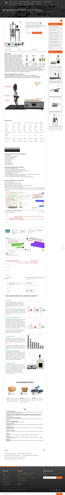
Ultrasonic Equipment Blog (7, 481)
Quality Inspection (13, 3)
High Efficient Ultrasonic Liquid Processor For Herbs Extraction (15, 457)
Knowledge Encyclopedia (29, 3)
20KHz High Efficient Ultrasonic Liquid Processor (30, 455)
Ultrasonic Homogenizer (36, 1)
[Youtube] (59, 490)
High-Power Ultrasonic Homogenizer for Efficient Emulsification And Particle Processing (55, 66)
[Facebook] (54, 490)
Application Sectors (47, 1)
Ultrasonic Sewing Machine (24, 1)
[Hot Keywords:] (61, 21)
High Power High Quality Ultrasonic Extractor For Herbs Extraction (55, 126)
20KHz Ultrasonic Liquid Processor (10, 453)
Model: (6, 49)
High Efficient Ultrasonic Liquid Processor (24, 453)
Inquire (28, 32)
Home (10, 1)
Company (20, 3)
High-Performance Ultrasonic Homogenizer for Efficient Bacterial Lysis (55, 81)
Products (15, 1)
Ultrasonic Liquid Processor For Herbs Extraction (13, 455)
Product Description (8, 51)
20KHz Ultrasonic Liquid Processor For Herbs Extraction (14, 458)
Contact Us (38, 3)
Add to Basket (37, 32)
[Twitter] (51, 490)
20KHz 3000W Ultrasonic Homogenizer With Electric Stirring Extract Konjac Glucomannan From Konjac (55, 111)
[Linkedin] (56, 490)
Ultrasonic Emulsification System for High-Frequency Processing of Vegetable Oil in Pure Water (55, 96)
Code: (32, 49)
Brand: (19, 49)
